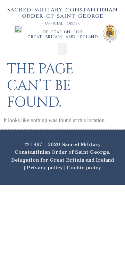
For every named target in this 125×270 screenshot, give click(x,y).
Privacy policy (44, 167)
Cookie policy (84, 167)
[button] (62, 49)
